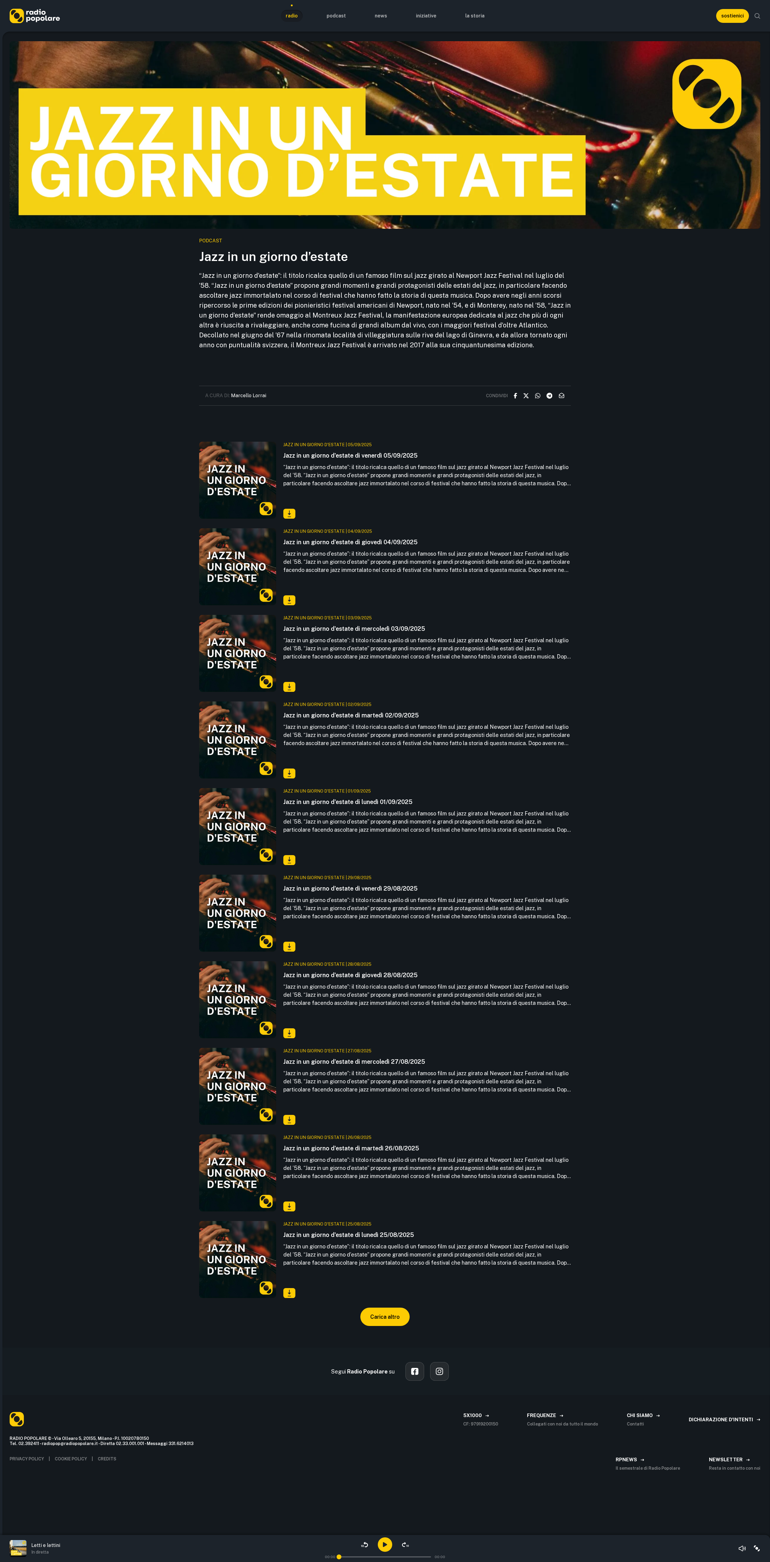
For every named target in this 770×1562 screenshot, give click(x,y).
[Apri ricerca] (757, 16)
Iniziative (426, 16)
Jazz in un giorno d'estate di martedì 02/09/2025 (351, 715)
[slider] (339, 1556)
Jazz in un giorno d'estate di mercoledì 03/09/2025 (354, 628)
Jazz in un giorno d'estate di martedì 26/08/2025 (351, 1148)
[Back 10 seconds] (364, 1544)
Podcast (336, 16)
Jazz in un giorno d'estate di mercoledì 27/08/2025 (354, 1061)
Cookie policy (71, 1458)
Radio (292, 16)
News (381, 16)
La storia (475, 16)
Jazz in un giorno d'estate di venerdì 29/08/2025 (350, 888)
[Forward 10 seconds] (405, 1544)
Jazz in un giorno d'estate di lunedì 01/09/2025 (347, 802)
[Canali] (756, 1548)
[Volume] (742, 1548)
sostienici (732, 16)
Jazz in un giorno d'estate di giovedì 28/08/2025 (350, 975)
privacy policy (27, 1458)
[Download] (289, 514)
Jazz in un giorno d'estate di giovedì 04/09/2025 (350, 542)
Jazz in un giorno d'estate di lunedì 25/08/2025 (348, 1234)
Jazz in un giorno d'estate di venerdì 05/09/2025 (350, 455)
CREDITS (107, 1458)
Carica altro (385, 1317)
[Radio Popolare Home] (35, 15)
